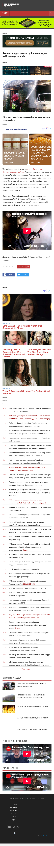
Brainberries (7, 323)
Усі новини (26, 669)
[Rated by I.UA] (18, 836)
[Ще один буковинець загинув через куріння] (9, 709)
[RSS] (18, 827)
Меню (5, 13)
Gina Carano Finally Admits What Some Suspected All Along (22, 327)
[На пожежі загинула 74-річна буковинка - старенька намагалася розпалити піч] (9, 697)
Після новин (10, 768)
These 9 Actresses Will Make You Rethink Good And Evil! (26, 392)
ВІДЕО (14, 817)
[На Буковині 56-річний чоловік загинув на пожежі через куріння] (9, 686)
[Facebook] (5, 827)
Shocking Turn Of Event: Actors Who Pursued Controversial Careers (14, 353)
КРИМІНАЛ (13, 808)
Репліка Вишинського (16, 741)
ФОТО (13, 820)
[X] (14, 827)
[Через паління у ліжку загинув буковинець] (9, 732)
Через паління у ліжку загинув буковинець (32, 729)
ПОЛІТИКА (13, 805)
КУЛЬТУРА (13, 811)
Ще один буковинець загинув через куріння (32, 706)
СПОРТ (13, 814)
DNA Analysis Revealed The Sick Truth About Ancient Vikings (39, 352)
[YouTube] (9, 827)
